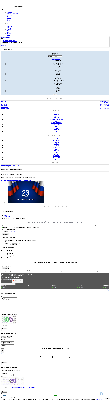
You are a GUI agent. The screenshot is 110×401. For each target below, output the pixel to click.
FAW (8, 19)
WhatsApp (3, 45)
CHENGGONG (10, 33)
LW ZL (8, 35)
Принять (107, 398)
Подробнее (99, 399)
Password (55, 53)
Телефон (3, 299)
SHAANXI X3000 (56, 123)
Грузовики (7, 9)
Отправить (3, 328)
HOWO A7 (9, 12)
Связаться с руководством (8, 284)
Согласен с (19, 387)
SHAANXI (9, 15)
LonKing (9, 29)
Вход (9, 37)
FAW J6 (56, 130)
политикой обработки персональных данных (22, 387)
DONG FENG (12, 231)
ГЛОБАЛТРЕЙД (5, 6)
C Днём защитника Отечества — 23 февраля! (16, 180)
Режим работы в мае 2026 (10, 165)
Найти (55, 94)
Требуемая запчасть (6, 336)
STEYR (56, 152)
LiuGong (9, 28)
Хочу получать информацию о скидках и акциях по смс (19, 389)
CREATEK (9, 18)
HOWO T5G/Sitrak (56, 118)
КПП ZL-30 (10, 30)
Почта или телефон (6, 342)
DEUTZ (56, 151)
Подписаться (6, 268)
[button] (56, 59)
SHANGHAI (56, 156)
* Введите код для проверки (9, 314)
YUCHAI (56, 154)
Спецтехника (8, 22)
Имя (2, 298)
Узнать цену (5, 234)
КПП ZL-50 (10, 25)
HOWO (8, 10)
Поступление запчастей (9, 173)
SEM (8, 32)
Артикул (3, 339)
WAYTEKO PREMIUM (12, 13)
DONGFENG (10, 16)
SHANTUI (9, 26)
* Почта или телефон (7, 375)
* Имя (3, 373)
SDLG (8, 23)
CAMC (8, 20)
